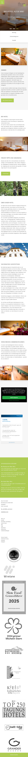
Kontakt (2, 520)
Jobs (2, 524)
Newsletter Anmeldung (5, 521)
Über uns (3, 518)
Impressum (3, 527)
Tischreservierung (4, 538)
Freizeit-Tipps (5, 173)
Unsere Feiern (4, 523)
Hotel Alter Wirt (13, 415)
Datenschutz (3, 529)
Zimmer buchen (14, 754)
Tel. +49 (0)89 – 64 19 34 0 (6, 509)
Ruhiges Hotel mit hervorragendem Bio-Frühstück (11, 436)
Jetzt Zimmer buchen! (7, 100)
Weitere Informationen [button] (14, 400)
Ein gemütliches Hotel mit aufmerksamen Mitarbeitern (9, 431)
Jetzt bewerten (12, 442)
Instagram (3, 541)
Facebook (3, 540)
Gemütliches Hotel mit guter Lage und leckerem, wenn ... (11, 425)
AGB (2, 526)
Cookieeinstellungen (5, 530)
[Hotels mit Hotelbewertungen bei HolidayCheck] (19, 416)
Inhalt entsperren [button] (14, 397)
